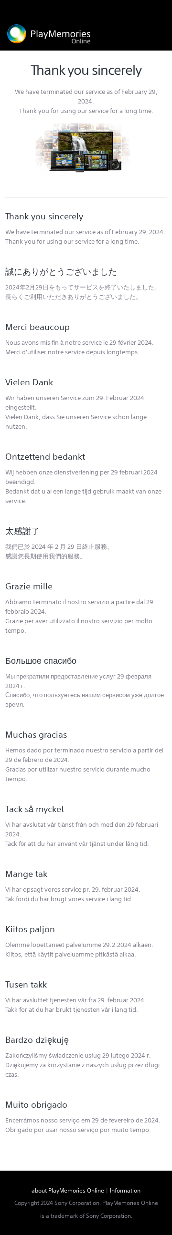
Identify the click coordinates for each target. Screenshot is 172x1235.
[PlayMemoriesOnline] (49, 33)
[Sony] (146, 8)
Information (125, 1190)
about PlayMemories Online (68, 1190)
